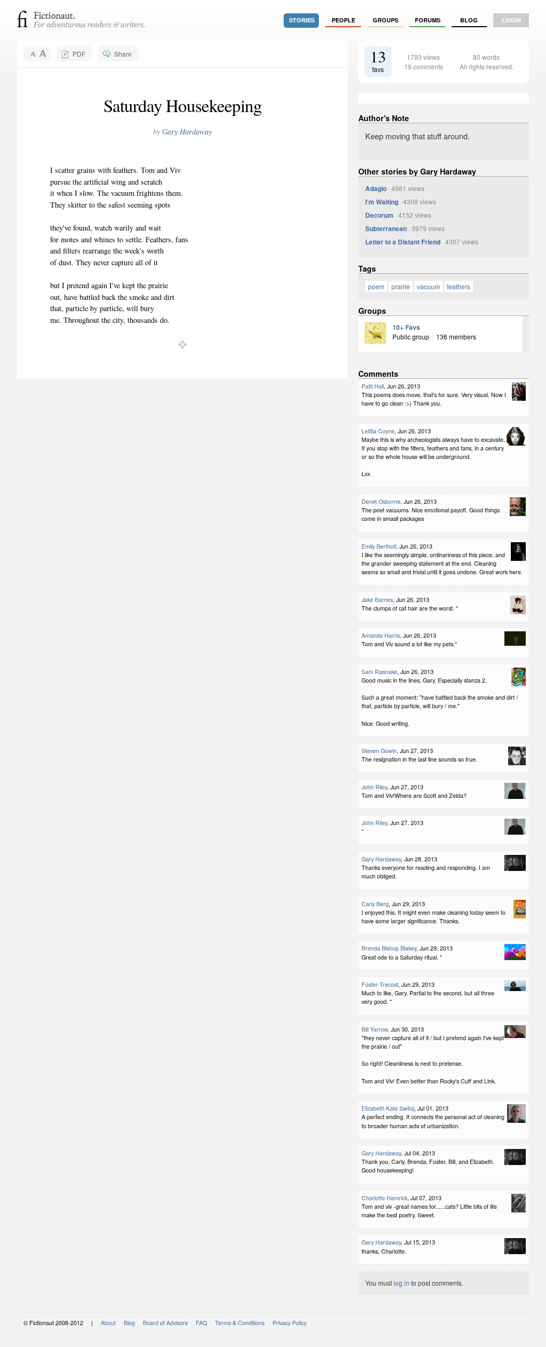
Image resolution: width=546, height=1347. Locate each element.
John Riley (374, 787)
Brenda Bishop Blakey (389, 948)
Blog (469, 20)
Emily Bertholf (379, 546)
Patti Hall (373, 386)
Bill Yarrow (375, 1029)
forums (427, 20)
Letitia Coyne (378, 431)
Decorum (379, 215)
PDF (79, 53)
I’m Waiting (381, 202)
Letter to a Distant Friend (402, 242)
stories (302, 20)
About (108, 1323)
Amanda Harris (381, 635)
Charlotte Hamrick (384, 1198)
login (511, 20)
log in (402, 1282)
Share (123, 53)
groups (385, 20)
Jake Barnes (377, 600)
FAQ (201, 1323)
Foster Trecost (380, 984)
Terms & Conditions (239, 1323)
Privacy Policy (289, 1323)
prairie (400, 286)
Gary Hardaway (187, 131)
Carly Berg (375, 904)
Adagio (376, 188)
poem (376, 286)
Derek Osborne (381, 501)
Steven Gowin (379, 751)
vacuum (428, 286)
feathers (458, 286)
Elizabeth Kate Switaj (388, 1108)
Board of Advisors (165, 1323)
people (343, 20)
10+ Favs (406, 327)
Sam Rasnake (379, 672)
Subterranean (386, 228)
